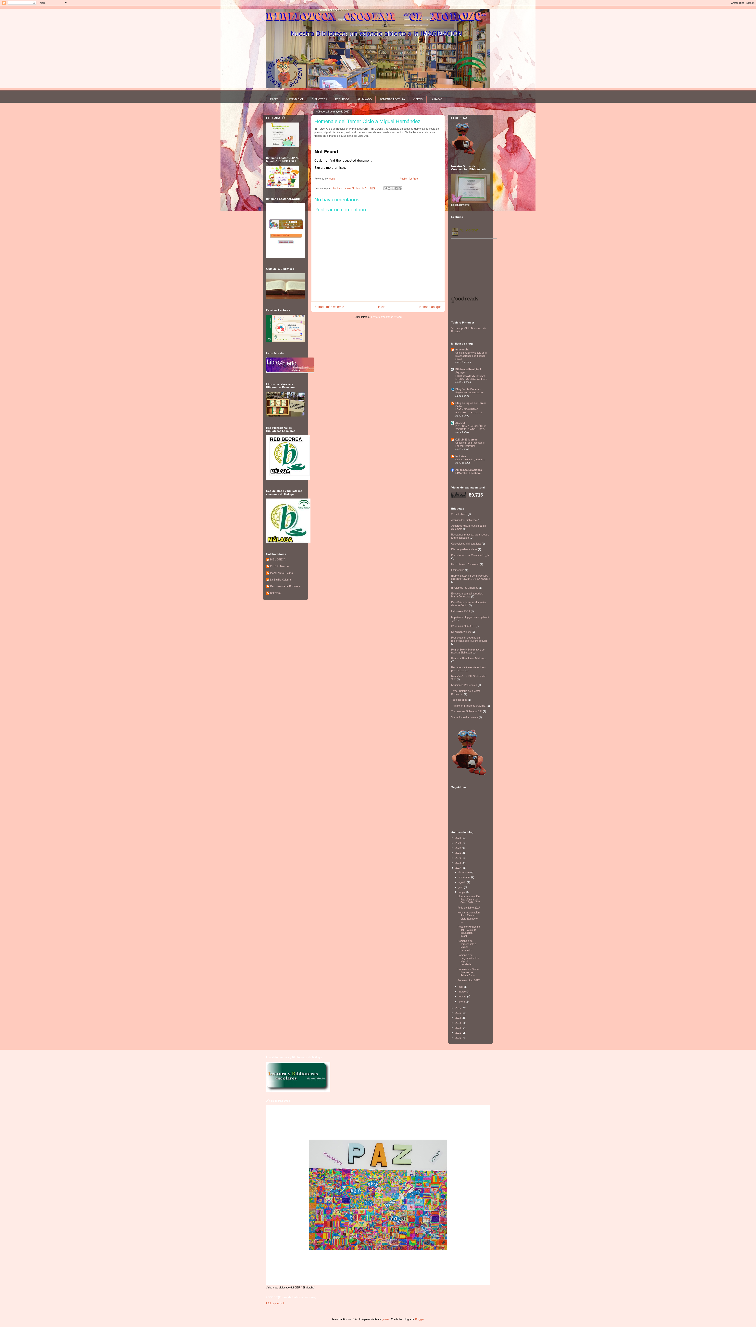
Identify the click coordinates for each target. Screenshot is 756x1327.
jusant (386, 1319)
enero (462, 1001)
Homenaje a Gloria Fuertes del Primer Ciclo (468, 972)
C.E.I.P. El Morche (466, 439)
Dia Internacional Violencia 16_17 (470, 555)
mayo (462, 892)
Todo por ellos (459, 699)
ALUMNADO (364, 99)
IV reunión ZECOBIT (463, 626)
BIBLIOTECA (319, 99)
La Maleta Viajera (461, 631)
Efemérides (457, 570)
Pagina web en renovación (469, 392)
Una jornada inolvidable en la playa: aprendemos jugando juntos (471, 355)
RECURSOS (342, 99)
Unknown (275, 593)
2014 (458, 1017)
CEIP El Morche (279, 566)
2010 (458, 1037)
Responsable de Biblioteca (285, 586)
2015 (458, 1012)
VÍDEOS (418, 99)
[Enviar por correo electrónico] (385, 188)
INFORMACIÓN (295, 99)
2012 (458, 1027)
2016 (458, 1007)
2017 (458, 867)
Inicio (381, 307)
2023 (458, 842)
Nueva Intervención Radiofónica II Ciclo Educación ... (469, 917)
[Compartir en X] (393, 188)
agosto (463, 882)
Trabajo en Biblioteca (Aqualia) (468, 705)
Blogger (419, 1319)
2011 (458, 1032)
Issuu (332, 178)
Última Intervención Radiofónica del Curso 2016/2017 (469, 899)
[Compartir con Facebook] (396, 188)
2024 (458, 837)
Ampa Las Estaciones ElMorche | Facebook (468, 471)
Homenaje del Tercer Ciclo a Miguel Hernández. (467, 945)
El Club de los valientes (464, 587)
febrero (463, 996)
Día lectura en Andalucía (465, 564)
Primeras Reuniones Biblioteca (468, 658)
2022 (458, 847)
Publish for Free (409, 178)
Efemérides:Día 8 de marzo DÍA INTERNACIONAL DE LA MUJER (470, 577)
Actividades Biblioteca (464, 520)
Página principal (275, 1303)
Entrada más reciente (329, 307)
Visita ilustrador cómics (464, 717)
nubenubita (462, 349)
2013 (458, 1022)
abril (461, 986)
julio (461, 887)
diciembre (464, 872)
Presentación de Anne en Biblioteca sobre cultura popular (469, 639)
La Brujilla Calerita (280, 579)
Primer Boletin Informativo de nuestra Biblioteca (468, 651)
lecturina (460, 456)
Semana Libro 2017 (469, 980)
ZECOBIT (461, 422)
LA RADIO (436, 99)
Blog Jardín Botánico (468, 389)
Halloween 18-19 (460, 611)
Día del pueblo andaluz (464, 549)
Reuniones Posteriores (464, 685)
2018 (458, 862)
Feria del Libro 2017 (469, 907)
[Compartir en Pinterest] (400, 188)
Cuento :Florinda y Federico (470, 459)
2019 (458, 857)
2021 (458, 852)
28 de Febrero (459, 514)
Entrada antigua (430, 307)
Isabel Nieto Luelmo (281, 572)
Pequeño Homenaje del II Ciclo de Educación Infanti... (469, 931)
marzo (462, 991)
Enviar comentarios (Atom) (386, 316)
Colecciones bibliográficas (466, 543)
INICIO (274, 99)
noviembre (465, 877)
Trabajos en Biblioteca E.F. (466, 711)
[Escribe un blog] (389, 188)
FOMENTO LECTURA (392, 99)
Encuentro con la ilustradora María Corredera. (467, 595)
